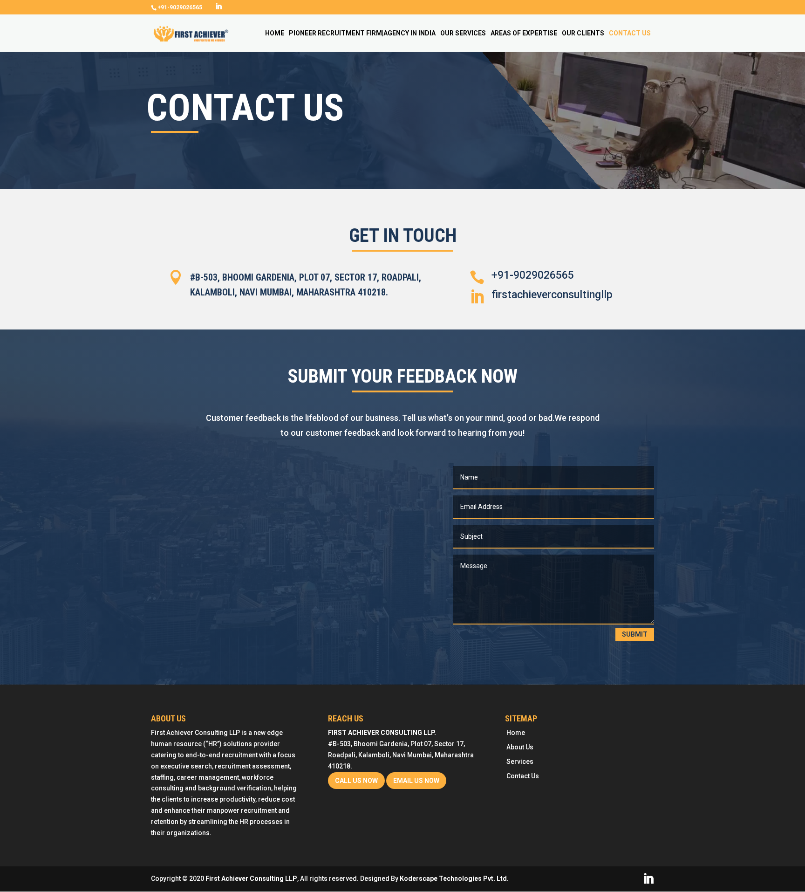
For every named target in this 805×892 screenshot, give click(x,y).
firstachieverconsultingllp (552, 294)
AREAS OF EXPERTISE (524, 33)
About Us (519, 747)
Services (519, 761)
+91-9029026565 (532, 275)
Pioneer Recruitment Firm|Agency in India (362, 33)
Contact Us (630, 33)
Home (274, 33)
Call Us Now (356, 780)
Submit (635, 634)
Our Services (463, 33)
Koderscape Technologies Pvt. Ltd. (454, 878)
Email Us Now (416, 780)
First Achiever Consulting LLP (251, 878)
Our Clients (583, 33)
